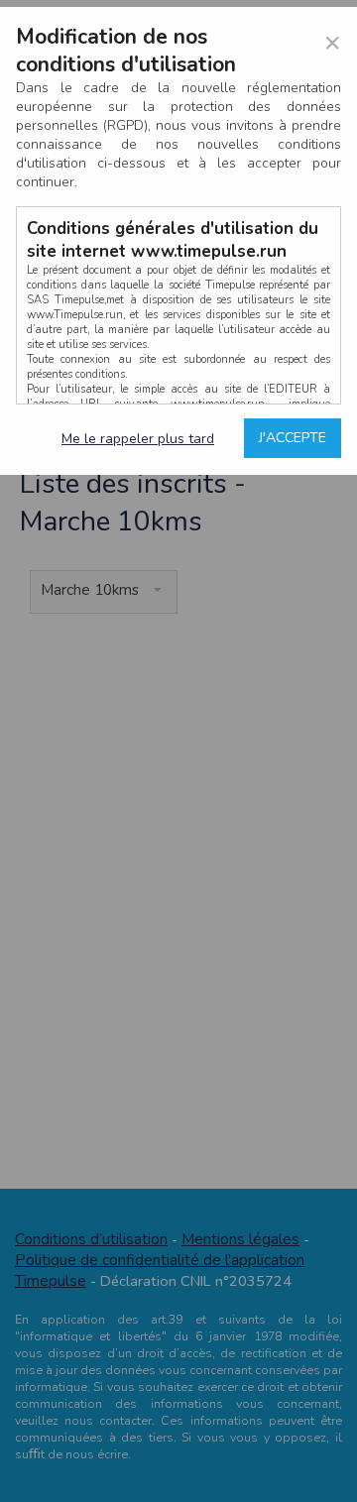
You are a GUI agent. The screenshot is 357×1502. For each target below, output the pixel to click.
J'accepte (292, 437)
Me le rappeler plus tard (137, 438)
